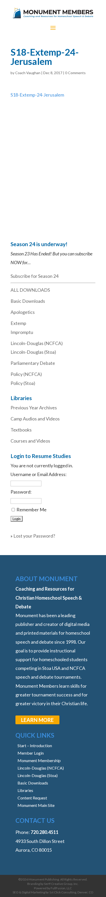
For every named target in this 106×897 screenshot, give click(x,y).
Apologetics (23, 312)
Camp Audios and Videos (35, 418)
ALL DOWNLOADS (30, 290)
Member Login (30, 753)
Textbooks (21, 430)
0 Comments (75, 73)
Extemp (18, 323)
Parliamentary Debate (33, 363)
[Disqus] (53, 163)
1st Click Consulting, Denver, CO (71, 892)
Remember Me (31, 509)
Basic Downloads (28, 301)
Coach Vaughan (27, 73)
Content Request (32, 797)
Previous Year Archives (34, 407)
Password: (21, 492)
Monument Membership (39, 760)
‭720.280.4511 (44, 832)
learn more (37, 720)
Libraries (25, 790)
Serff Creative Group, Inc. (61, 884)
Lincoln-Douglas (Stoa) (33, 352)
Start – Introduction (34, 745)
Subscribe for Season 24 (34, 276)
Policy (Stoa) (23, 383)
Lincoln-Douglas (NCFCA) (37, 343)
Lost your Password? (34, 536)
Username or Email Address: (39, 474)
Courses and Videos (30, 441)
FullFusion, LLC (61, 888)
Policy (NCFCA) (26, 374)
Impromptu (22, 332)
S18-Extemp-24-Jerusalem (37, 95)
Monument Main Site (36, 805)
